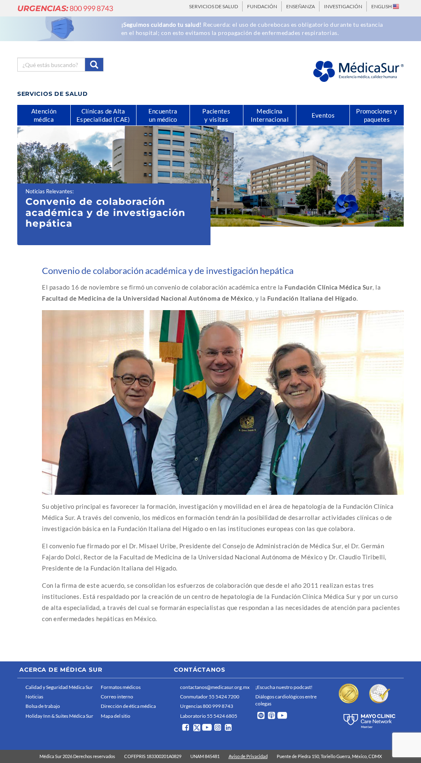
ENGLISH (382, 6)
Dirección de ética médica (128, 706)
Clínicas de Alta (103, 115)
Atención (43, 115)
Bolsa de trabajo (42, 706)
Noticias (34, 696)
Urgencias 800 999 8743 (206, 706)
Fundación (262, 6)
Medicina (270, 115)
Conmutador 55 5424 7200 (209, 696)
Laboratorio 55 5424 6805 (208, 716)
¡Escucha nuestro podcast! (283, 687)
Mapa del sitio (115, 716)
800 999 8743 (65, 8)
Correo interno (117, 696)
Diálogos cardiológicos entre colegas (286, 700)
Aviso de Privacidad (248, 756)
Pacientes (216, 115)
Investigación (343, 6)
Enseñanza (300, 6)
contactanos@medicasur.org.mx (215, 687)
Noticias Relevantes (48, 191)
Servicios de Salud (213, 6)
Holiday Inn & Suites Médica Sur (59, 716)
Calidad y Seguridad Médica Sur (59, 687)
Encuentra (163, 115)
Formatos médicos (121, 687)
